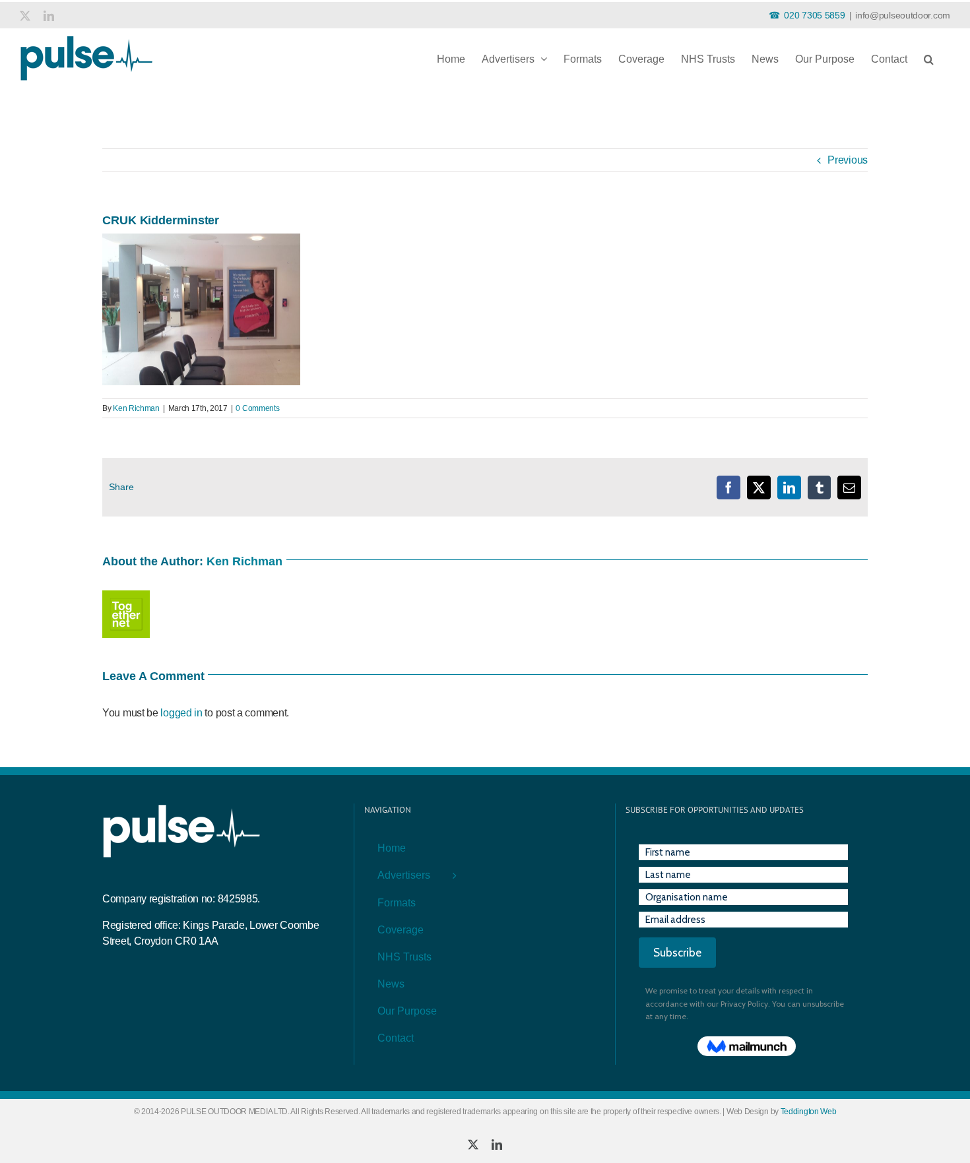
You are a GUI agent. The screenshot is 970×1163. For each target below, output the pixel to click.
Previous (847, 160)
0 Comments (257, 408)
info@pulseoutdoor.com (902, 15)
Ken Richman (136, 408)
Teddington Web (809, 1111)
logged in (181, 712)
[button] (929, 56)
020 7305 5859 (814, 15)
